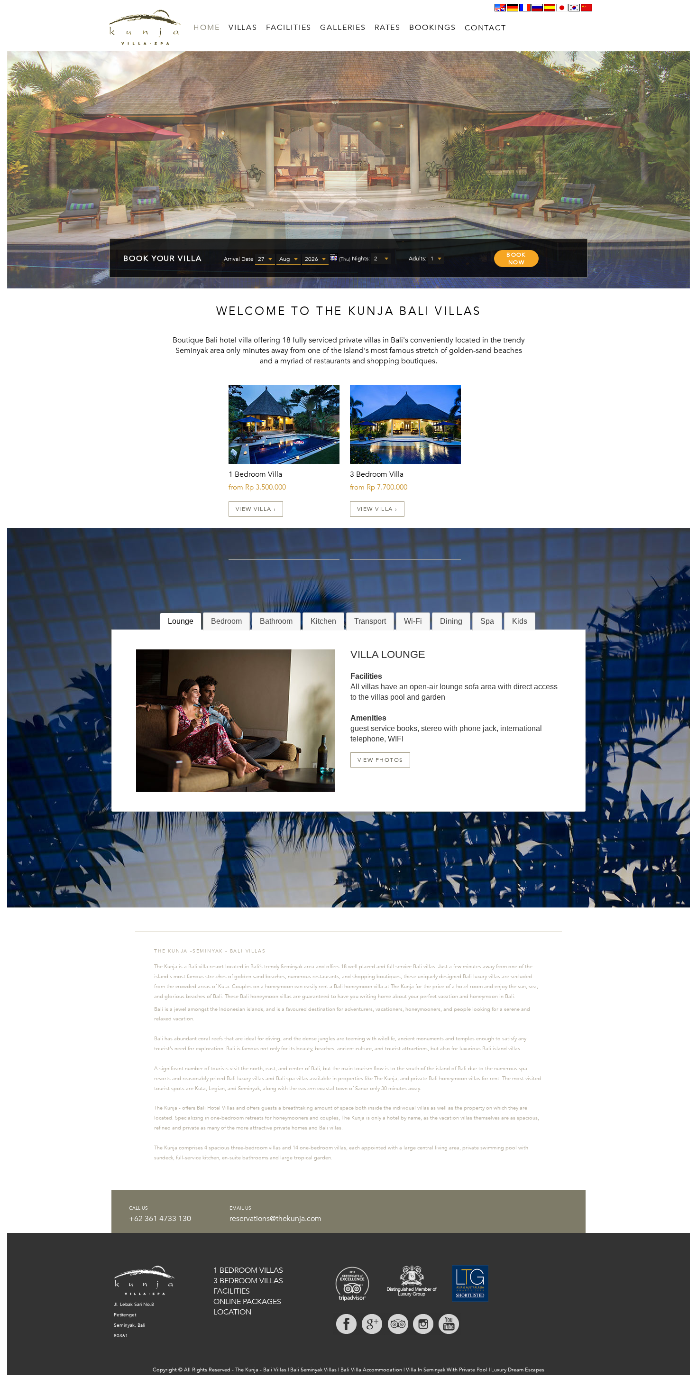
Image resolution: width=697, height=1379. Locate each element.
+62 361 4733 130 (160, 1218)
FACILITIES (289, 27)
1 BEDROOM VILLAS (248, 1270)
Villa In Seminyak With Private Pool (446, 1369)
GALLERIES (343, 27)
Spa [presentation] (487, 621)
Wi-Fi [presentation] (413, 621)
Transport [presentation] (370, 621)
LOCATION (232, 1312)
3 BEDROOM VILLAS (248, 1281)
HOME (206, 27)
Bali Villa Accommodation (371, 1369)
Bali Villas (274, 1369)
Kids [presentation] (519, 621)
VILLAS (243, 27)
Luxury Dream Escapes (517, 1369)
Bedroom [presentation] (226, 621)
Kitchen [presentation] (323, 621)
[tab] (180, 621)
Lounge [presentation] (180, 621)
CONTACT (485, 28)
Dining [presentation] (451, 621)
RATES (388, 27)
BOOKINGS (432, 27)
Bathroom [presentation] (276, 621)
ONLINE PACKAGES (247, 1301)
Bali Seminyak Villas (313, 1369)
